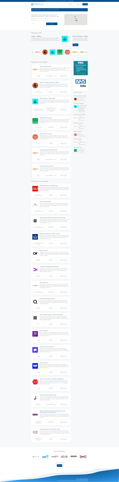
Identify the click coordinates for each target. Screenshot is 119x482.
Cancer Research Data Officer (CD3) (50, 429)
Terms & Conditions (79, 479)
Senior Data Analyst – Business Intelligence (52, 379)
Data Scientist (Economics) (47, 298)
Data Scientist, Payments (47, 346)
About (70, 4)
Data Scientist (44, 250)
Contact (77, 4)
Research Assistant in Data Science (50, 233)
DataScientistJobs (38, 4)
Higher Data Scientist (46, 118)
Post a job (85, 4)
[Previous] (33, 52)
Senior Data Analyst (45, 66)
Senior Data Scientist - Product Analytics (51, 314)
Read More (45, 44)
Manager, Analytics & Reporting (48, 185)
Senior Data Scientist (46, 134)
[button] (75, 16)
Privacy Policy (85, 479)
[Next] (86, 52)
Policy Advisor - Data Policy (52, 36)
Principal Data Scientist (46, 166)
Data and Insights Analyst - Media (49, 82)
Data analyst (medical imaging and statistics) (52, 217)
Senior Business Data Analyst (48, 395)
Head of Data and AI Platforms (48, 150)
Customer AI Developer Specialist (49, 266)
